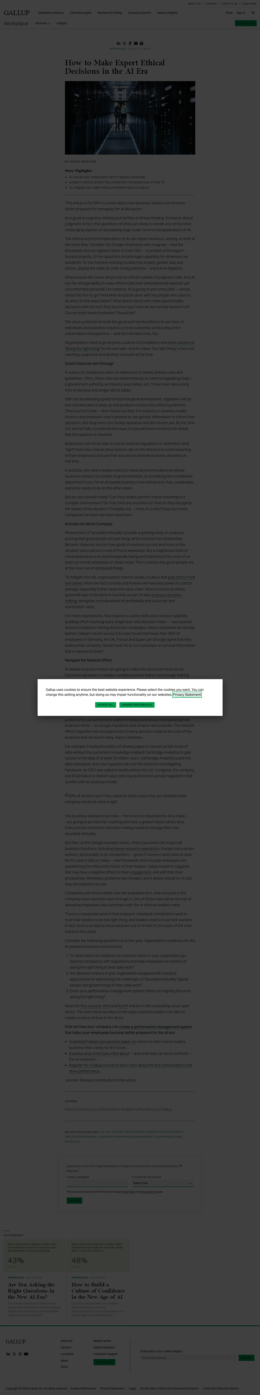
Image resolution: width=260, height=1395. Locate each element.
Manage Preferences (137, 704)
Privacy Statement (187, 694)
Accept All (105, 704)
